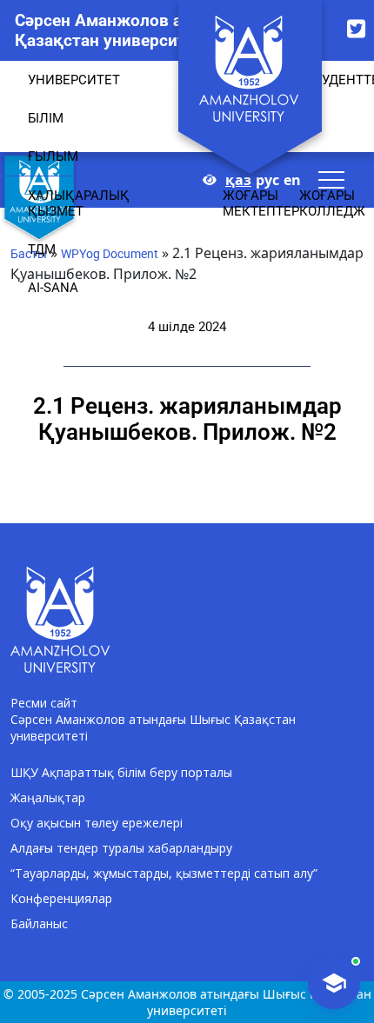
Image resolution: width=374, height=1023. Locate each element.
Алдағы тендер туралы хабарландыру (121, 848)
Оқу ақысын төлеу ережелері (96, 822)
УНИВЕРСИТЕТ (74, 80)
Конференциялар (61, 898)
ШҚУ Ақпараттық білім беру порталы (121, 772)
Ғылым (53, 156)
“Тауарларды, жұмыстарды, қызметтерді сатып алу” (163, 873)
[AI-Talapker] (334, 983)
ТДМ (42, 249)
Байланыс (39, 923)
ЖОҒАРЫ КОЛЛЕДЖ (332, 203)
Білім (45, 118)
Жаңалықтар (47, 797)
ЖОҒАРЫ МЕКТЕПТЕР (261, 203)
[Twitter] (356, 28)
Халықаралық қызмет (79, 203)
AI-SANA (53, 288)
